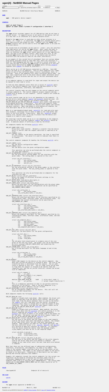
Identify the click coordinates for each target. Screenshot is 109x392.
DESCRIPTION (6, 31)
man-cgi (43, 390)
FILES (4, 367)
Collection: (48, 6)
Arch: (40, 6)
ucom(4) (19, 66)
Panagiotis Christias (50, 390)
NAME (3, 15)
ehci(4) (39, 325)
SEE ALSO (5, 375)
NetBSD (25, 390)
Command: (5, 6)
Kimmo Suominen (32, 390)
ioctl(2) (50, 85)
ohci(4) (46, 325)
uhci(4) (56, 325)
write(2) (40, 99)
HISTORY (5, 382)
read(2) (31, 99)
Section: (21, 6)
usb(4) (8, 377)
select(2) (37, 110)
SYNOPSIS (5, 22)
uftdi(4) (54, 65)
